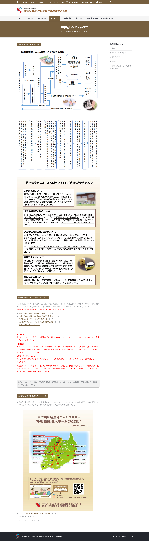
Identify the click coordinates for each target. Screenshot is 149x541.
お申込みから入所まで (118, 53)
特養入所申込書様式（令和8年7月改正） (33, 313)
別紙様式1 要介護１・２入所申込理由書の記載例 (36, 322)
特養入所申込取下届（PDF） (29, 325)
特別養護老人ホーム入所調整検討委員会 (120, 67)
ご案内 (112, 48)
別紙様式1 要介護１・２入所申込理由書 (33, 319)
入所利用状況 (115, 57)
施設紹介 (113, 61)
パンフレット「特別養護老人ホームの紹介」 (35, 513)
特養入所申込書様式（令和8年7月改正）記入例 (36, 316)
